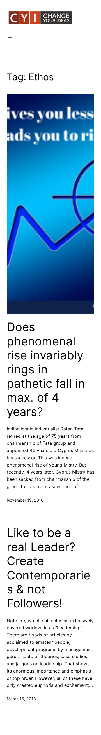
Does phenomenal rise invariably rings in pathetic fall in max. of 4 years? (46, 369)
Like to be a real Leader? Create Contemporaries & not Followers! (48, 568)
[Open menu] (10, 37)
